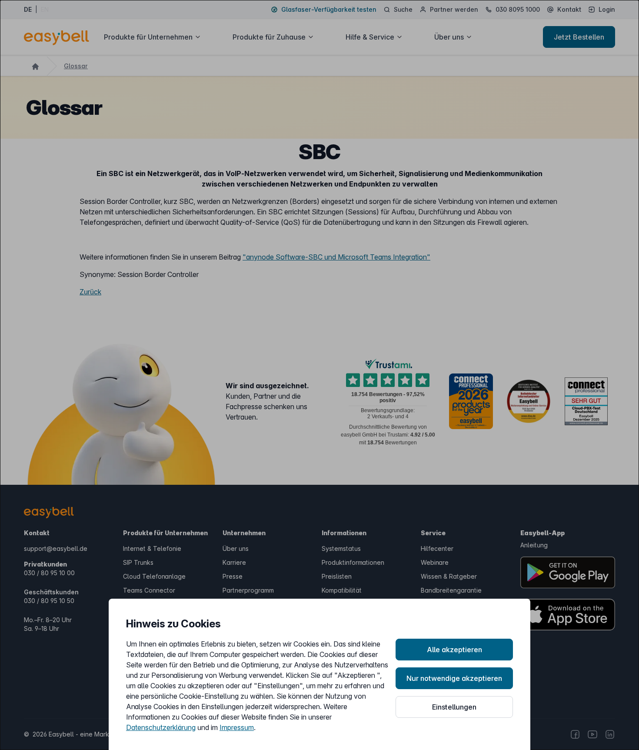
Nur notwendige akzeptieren (454, 678)
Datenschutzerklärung (161, 727)
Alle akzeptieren (454, 649)
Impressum (237, 727)
